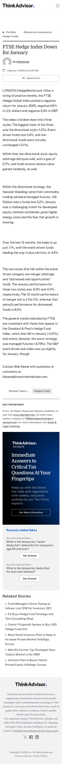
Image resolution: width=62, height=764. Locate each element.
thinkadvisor (22, 61)
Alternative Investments (37, 32)
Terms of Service (23, 756)
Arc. (30, 752)
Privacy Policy (40, 756)
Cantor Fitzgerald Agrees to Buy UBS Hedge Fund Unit (31, 627)
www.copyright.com (24, 414)
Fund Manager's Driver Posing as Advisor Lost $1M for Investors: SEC (28, 606)
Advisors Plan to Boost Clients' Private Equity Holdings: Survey (26, 662)
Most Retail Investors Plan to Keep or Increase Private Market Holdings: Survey (30, 639)
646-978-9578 (13, 722)
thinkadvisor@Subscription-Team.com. (36, 730)
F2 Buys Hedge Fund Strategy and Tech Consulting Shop (29, 616)
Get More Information (31, 512)
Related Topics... (19, 391)
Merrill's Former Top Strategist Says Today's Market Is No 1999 (30, 652)
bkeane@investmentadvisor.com (25, 377)
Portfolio (11, 32)
